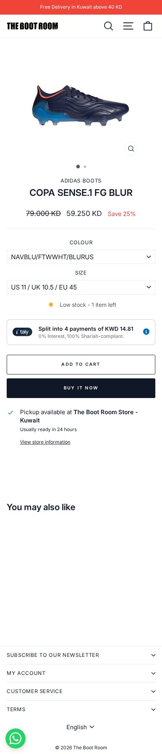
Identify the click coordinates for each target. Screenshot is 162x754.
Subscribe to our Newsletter (53, 655)
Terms (16, 709)
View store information (45, 442)
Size (81, 272)
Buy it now (81, 388)
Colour (81, 242)
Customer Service (35, 691)
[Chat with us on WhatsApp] (16, 738)
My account (26, 673)
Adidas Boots (81, 180)
